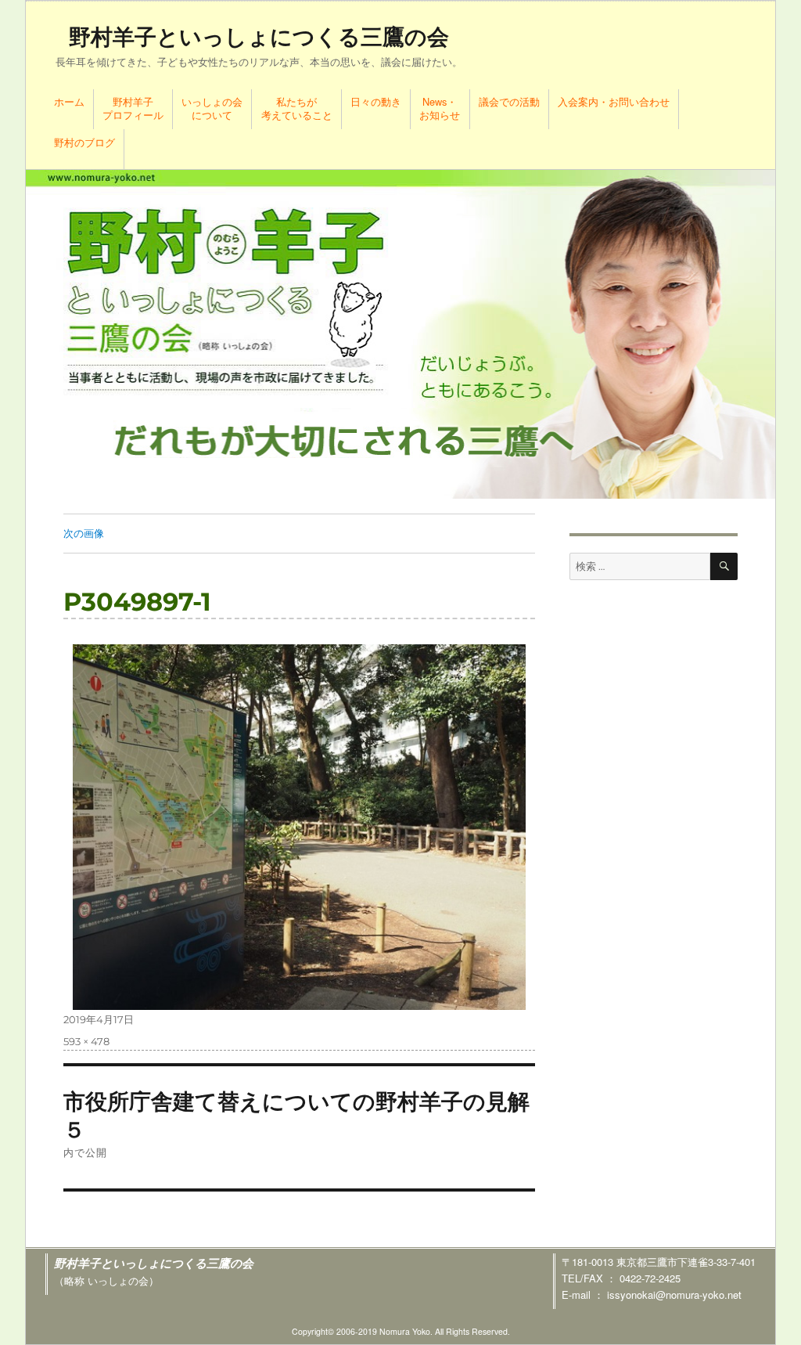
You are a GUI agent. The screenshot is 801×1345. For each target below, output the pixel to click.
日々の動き (375, 101)
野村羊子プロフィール (132, 108)
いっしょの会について (211, 108)
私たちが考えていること (296, 108)
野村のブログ (84, 142)
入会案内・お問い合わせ (614, 101)
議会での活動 (509, 101)
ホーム (69, 101)
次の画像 (83, 533)
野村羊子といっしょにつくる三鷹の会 (259, 36)
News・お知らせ (439, 108)
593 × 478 (86, 1041)
